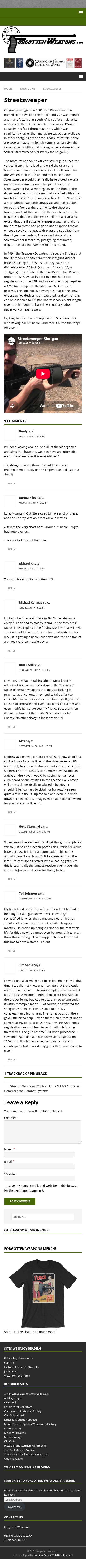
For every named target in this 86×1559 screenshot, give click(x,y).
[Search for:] (43, 1216)
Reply (12, 483)
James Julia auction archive (20, 1420)
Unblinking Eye (13, 1459)
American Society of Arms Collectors (26, 1394)
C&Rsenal (10, 1402)
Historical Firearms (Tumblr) (21, 1367)
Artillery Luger (13, 1398)
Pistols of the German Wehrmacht (25, 1446)
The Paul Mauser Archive (19, 1450)
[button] (80, 12)
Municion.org (12, 1437)
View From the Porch (17, 1376)
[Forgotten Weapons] (43, 52)
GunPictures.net (14, 1415)
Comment (11, 1118)
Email (8, 1161)
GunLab (9, 1363)
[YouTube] (30, 21)
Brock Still (26, 665)
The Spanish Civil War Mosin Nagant (26, 1454)
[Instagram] (55, 21)
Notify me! (14, 1507)
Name (8, 1149)
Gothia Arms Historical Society (23, 1411)
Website (9, 1173)
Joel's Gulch (11, 1371)
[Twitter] (47, 21)
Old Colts (9, 1441)
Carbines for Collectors (18, 1407)
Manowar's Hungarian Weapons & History (30, 1424)
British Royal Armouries (18, 1358)
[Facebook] (39, 21)
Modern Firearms (15, 1433)
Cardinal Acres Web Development (53, 1555)
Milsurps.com (12, 1428)
